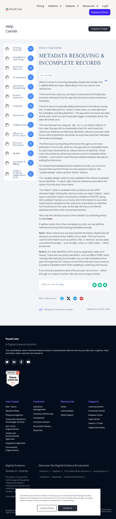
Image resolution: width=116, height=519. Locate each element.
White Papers (67, 415)
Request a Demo (99, 12)
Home (42, 48)
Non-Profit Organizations (12, 427)
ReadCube (57, 476)
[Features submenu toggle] (78, 6)
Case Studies (67, 410)
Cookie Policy (105, 511)
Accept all (67, 508)
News (63, 406)
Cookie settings (47, 508)
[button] (7, 362)
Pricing (40, 6)
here (49, 218)
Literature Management (39, 408)
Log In (105, 6)
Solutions (53, 6)
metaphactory (100, 471)
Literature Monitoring (43, 413)
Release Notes (95, 415)
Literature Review (41, 422)
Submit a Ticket (95, 423)
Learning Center (96, 406)
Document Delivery (42, 426)
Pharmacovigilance (14, 415)
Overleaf (43, 476)
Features (70, 6)
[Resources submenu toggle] (97, 6)
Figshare (56, 471)
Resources (88, 6)
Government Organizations (12, 448)
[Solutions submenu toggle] (61, 6)
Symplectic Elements (74, 476)
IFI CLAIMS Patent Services (77, 471)
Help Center (11, 29)
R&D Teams (11, 406)
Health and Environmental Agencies (12, 436)
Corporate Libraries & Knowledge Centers (16, 420)
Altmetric (44, 471)
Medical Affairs (12, 410)
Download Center (96, 410)
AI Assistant (38, 417)
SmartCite (38, 430)
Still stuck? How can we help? (58, 309)
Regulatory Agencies (15, 443)
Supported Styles (96, 427)
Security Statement (103, 509)
